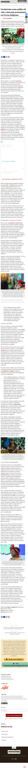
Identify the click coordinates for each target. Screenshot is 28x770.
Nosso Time (4, 734)
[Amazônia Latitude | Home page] (7, 2)
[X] (26, 17)
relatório (12, 185)
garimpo (9, 529)
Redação (17, 5)
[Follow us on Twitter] (14, 759)
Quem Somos (5, 731)
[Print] (26, 22)
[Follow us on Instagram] (12, 759)
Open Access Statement (7, 737)
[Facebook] (26, 14)
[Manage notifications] (24, 767)
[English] (4, 726)
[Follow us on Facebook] (16, 759)
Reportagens (22, 5)
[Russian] (11, 726)
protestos (18, 81)
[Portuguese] (2, 726)
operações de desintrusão (15, 223)
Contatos (4, 740)
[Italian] (7, 726)
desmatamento (5, 474)
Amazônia (2, 5)
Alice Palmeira (7, 18)
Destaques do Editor (9, 5)
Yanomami (4, 350)
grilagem (3, 129)
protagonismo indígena (8, 371)
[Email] (26, 19)
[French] (9, 726)
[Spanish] (6, 726)
